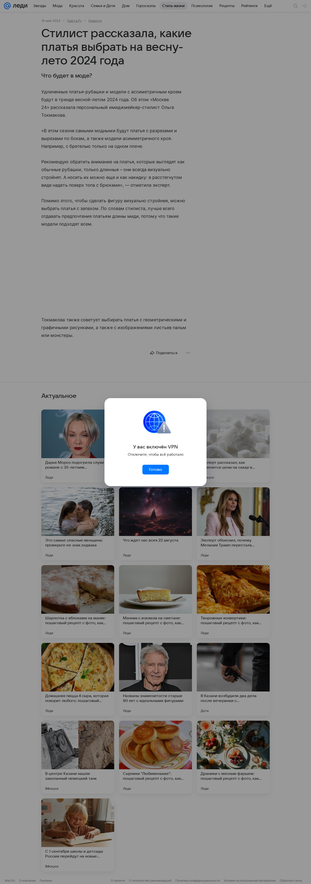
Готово (155, 469)
